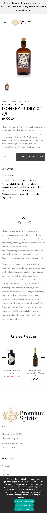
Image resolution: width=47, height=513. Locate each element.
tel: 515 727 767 (8, 448)
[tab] (24, 218)
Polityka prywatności (24, 509)
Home (4, 101)
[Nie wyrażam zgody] (43, 494)
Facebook (6, 467)
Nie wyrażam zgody (24, 505)
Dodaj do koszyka (30, 157)
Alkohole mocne (15, 101)
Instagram (6, 471)
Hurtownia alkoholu (20, 191)
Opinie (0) (24, 222)
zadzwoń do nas (23, 10)
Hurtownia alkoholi (18, 188)
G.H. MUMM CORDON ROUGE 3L (35, 373)
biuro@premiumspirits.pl (12, 443)
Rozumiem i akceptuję (24, 501)
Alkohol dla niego (21, 181)
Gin (25, 101)
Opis (24, 218)
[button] (5, 22)
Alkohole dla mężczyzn (19, 184)
